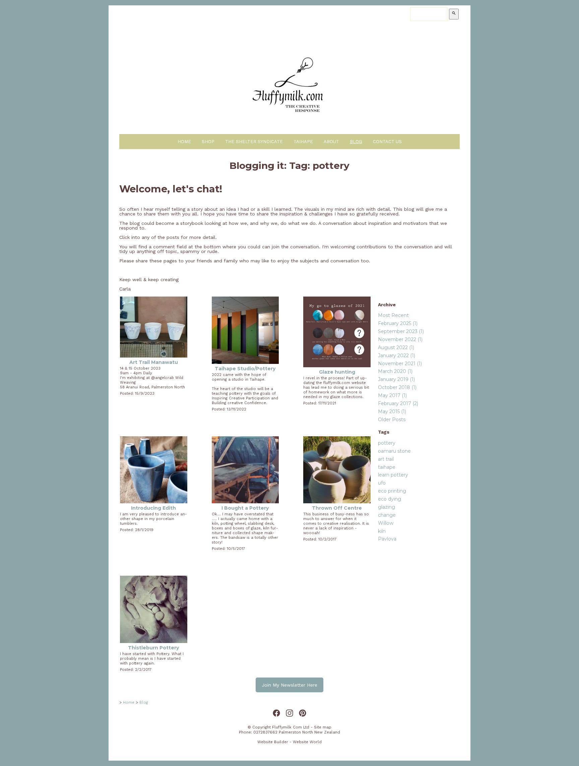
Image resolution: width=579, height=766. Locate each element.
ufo (382, 483)
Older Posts (391, 420)
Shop (208, 141)
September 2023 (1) (401, 331)
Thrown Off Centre (337, 508)
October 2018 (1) (397, 387)
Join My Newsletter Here (289, 685)
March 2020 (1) (395, 371)
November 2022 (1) (400, 339)
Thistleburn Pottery (153, 648)
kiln (382, 531)
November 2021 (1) (400, 364)
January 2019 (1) (396, 379)
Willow (385, 523)
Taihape (303, 141)
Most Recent (393, 315)
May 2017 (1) (392, 395)
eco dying (389, 499)
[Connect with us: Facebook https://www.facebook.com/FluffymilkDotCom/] (276, 713)
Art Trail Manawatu (153, 362)
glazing (386, 507)
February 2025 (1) (397, 323)
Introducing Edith (153, 508)
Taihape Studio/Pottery (245, 369)
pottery (386, 443)
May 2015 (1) (392, 411)
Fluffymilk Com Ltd (290, 727)
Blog (356, 141)
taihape (386, 467)
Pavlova (387, 539)
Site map (322, 727)
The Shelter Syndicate (254, 141)
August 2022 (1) (396, 347)
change (387, 515)
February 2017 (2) (398, 403)
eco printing (392, 491)
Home (184, 141)
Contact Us (387, 141)
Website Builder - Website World (289, 742)
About (331, 141)
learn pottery (393, 475)
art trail (386, 459)
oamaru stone (394, 451)
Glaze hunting (337, 372)
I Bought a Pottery (245, 508)
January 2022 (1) (396, 356)
